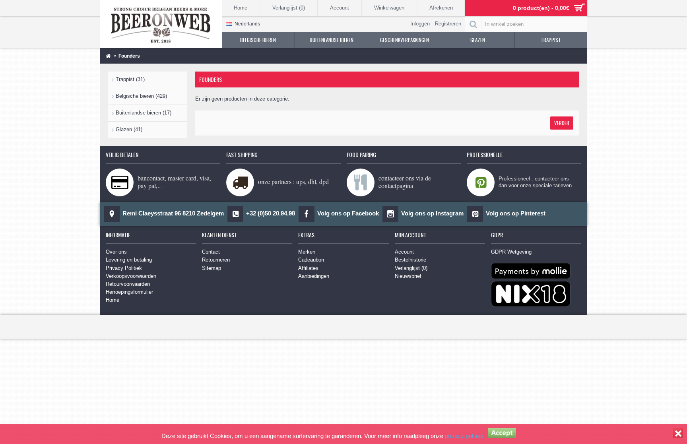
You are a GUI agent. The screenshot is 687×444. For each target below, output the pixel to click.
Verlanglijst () (411, 268)
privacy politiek (464, 435)
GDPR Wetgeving (511, 252)
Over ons (116, 252)
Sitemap (211, 268)
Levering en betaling (129, 260)
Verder (561, 123)
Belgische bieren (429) (141, 96)
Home (112, 300)
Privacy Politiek (124, 268)
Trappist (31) (130, 79)
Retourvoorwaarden (128, 284)
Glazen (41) (129, 129)
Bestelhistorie (410, 260)
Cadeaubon (311, 260)
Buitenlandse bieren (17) (143, 113)
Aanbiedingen (313, 276)
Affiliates (308, 268)
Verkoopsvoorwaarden (131, 276)
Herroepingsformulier (129, 292)
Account (404, 252)
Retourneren (216, 260)
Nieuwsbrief (408, 276)
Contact (211, 252)
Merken (306, 252)
